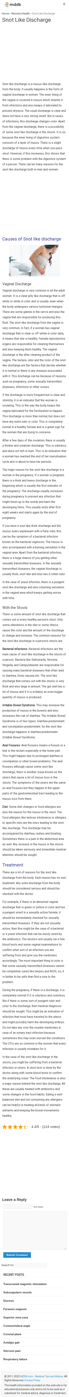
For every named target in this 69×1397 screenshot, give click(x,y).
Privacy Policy (32, 1380)
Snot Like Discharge (26, 20)
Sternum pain (12, 1350)
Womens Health (20, 13)
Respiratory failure (15, 1359)
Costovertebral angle (16, 1325)
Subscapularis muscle (17, 1292)
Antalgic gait (11, 1342)
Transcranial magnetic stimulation (25, 1284)
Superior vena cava (15, 1317)
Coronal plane (12, 1334)
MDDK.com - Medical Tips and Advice (41, 1376)
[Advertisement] (35, 204)
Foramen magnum (15, 1309)
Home (5, 13)
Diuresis (8, 1300)
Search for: (7, 1265)
